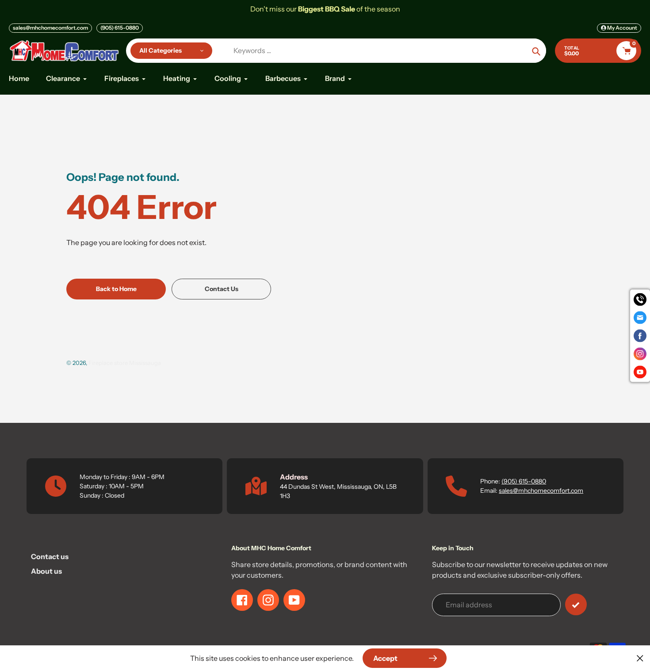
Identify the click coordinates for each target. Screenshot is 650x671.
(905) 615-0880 (119, 27)
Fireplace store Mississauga (124, 362)
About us (46, 571)
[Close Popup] (640, 657)
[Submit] (576, 604)
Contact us (50, 556)
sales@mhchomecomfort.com (50, 27)
